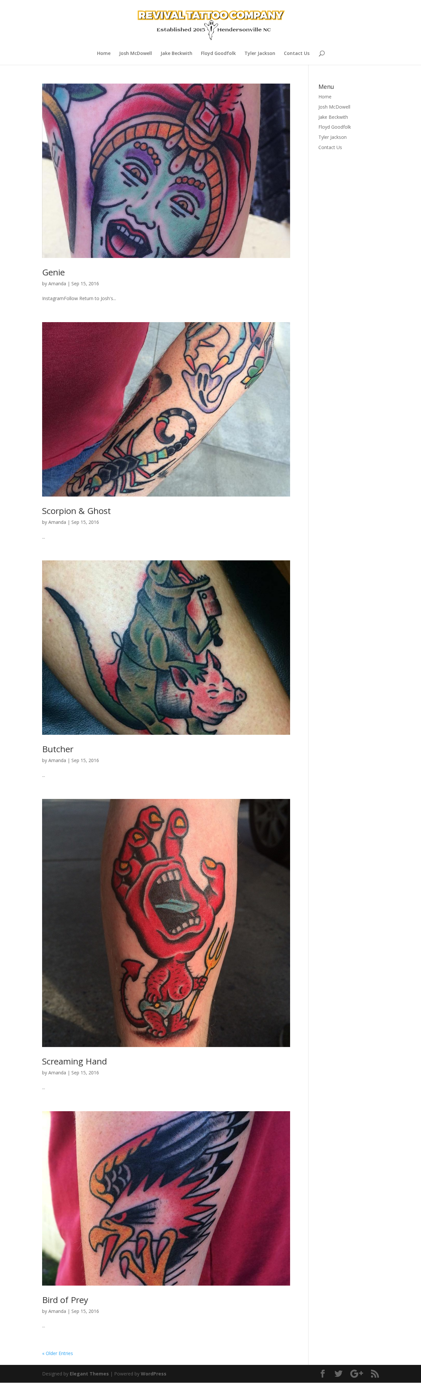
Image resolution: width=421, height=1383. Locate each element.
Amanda (57, 283)
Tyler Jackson (259, 53)
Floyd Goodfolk (218, 53)
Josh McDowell (135, 53)
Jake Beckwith (176, 53)
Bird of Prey (65, 1300)
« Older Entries (57, 1353)
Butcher (57, 749)
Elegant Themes (89, 1373)
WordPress (153, 1373)
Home (104, 53)
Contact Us (297, 53)
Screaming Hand (74, 1061)
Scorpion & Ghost (76, 511)
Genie (53, 272)
